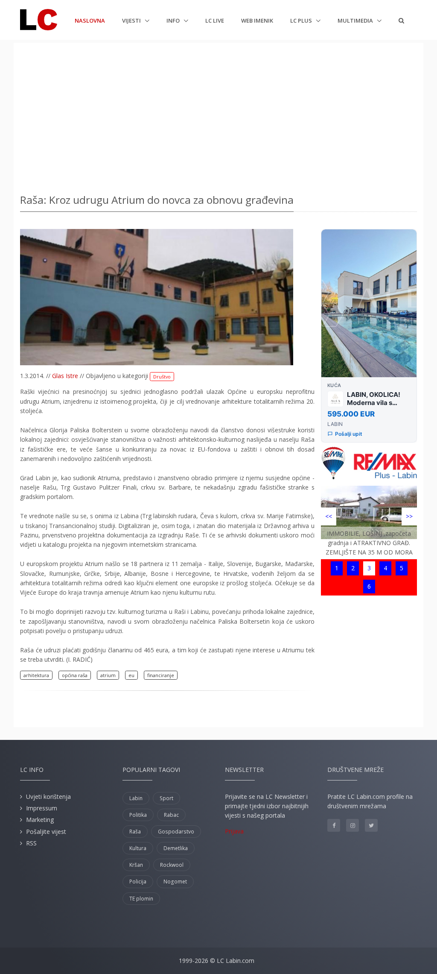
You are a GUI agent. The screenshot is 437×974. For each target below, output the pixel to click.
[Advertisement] (218, 115)
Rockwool (172, 864)
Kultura (137, 848)
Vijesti (132, 20)
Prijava (234, 831)
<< (328, 516)
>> (409, 516)
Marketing (40, 820)
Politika (138, 815)
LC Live (214, 20)
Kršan (136, 864)
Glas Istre (65, 376)
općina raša (74, 675)
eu (131, 675)
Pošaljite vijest (46, 831)
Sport (166, 798)
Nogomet (175, 881)
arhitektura (36, 675)
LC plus (301, 20)
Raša (135, 831)
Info (173, 20)
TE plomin (141, 898)
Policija (137, 881)
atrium (108, 675)
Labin (136, 798)
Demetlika (175, 848)
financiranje (160, 675)
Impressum (41, 808)
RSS (31, 843)
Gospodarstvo (176, 831)
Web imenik (257, 20)
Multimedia (356, 20)
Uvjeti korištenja (48, 796)
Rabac (171, 815)
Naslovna (90, 20)
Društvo (162, 376)
